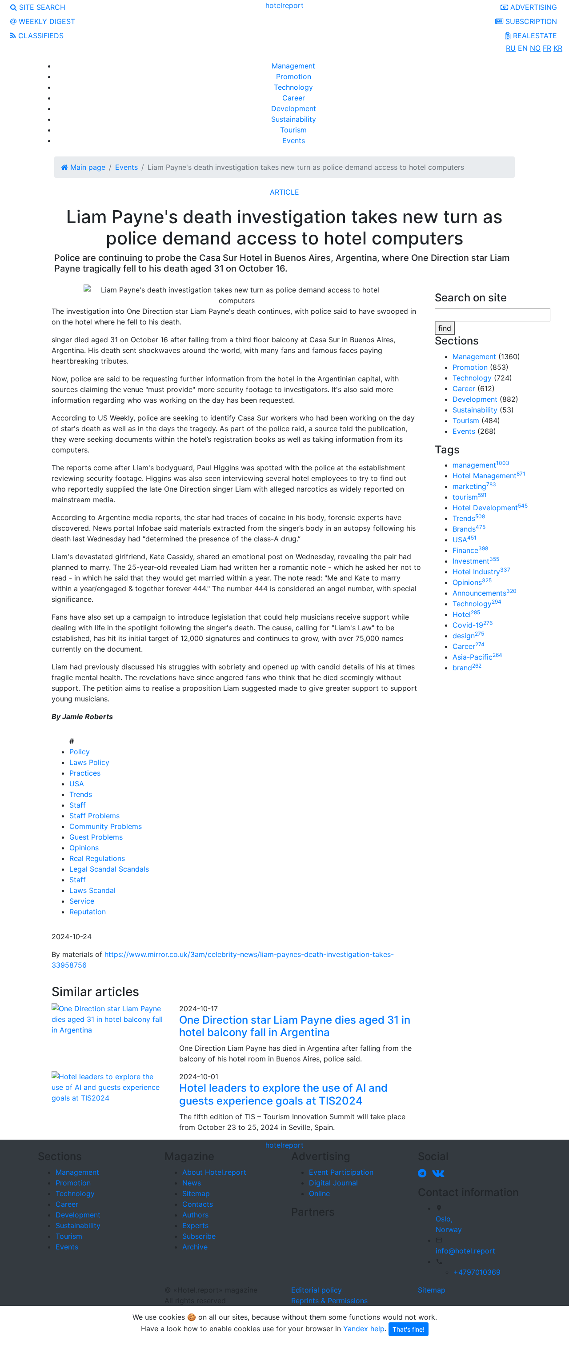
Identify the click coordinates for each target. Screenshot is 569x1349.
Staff (77, 805)
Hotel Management (489, 475)
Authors (195, 1214)
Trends (80, 794)
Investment (476, 560)
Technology (293, 87)
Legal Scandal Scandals (109, 869)
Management (293, 65)
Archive (195, 1246)
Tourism (293, 129)
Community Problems (105, 826)
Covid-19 (473, 624)
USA (76, 783)
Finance (470, 550)
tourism (470, 496)
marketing (474, 486)
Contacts (197, 1204)
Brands (469, 528)
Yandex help (364, 1328)
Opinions (84, 847)
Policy (79, 751)
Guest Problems (96, 837)
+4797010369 (477, 1272)
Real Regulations (97, 858)
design (468, 635)
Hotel (466, 614)
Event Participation (341, 1172)
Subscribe (199, 1236)
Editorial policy (316, 1289)
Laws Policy (89, 762)
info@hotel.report (465, 1250)
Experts (195, 1225)
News (191, 1182)
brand (467, 667)
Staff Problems (94, 815)
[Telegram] (424, 1173)
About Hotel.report (214, 1172)
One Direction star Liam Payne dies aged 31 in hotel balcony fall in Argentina (294, 1026)
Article (284, 192)
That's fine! (409, 1329)
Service (81, 901)
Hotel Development (490, 507)
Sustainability (293, 119)
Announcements (485, 592)
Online (319, 1193)
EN (523, 48)
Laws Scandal (92, 890)
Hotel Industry (481, 571)
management (481, 464)
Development (293, 108)
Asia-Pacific (477, 656)
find (444, 328)
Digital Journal (333, 1182)
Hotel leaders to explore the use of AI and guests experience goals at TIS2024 (283, 1094)
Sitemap (196, 1193)
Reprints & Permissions (329, 1300)
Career (293, 97)
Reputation (87, 911)
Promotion (293, 76)
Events (293, 140)
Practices (84, 773)
